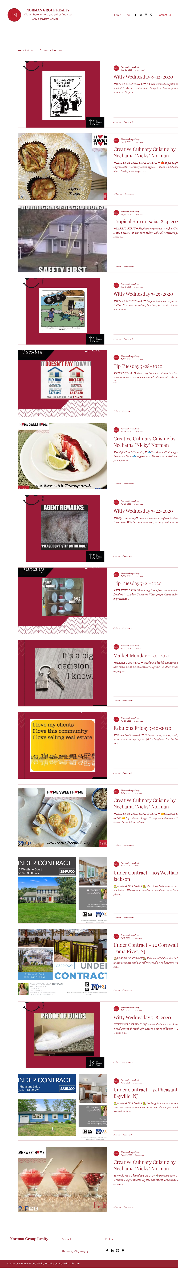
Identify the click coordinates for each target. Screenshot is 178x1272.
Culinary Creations (52, 50)
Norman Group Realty (27, 1238)
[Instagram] (146, 15)
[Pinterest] (151, 15)
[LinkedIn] (141, 15)
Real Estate (25, 50)
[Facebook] (135, 15)
